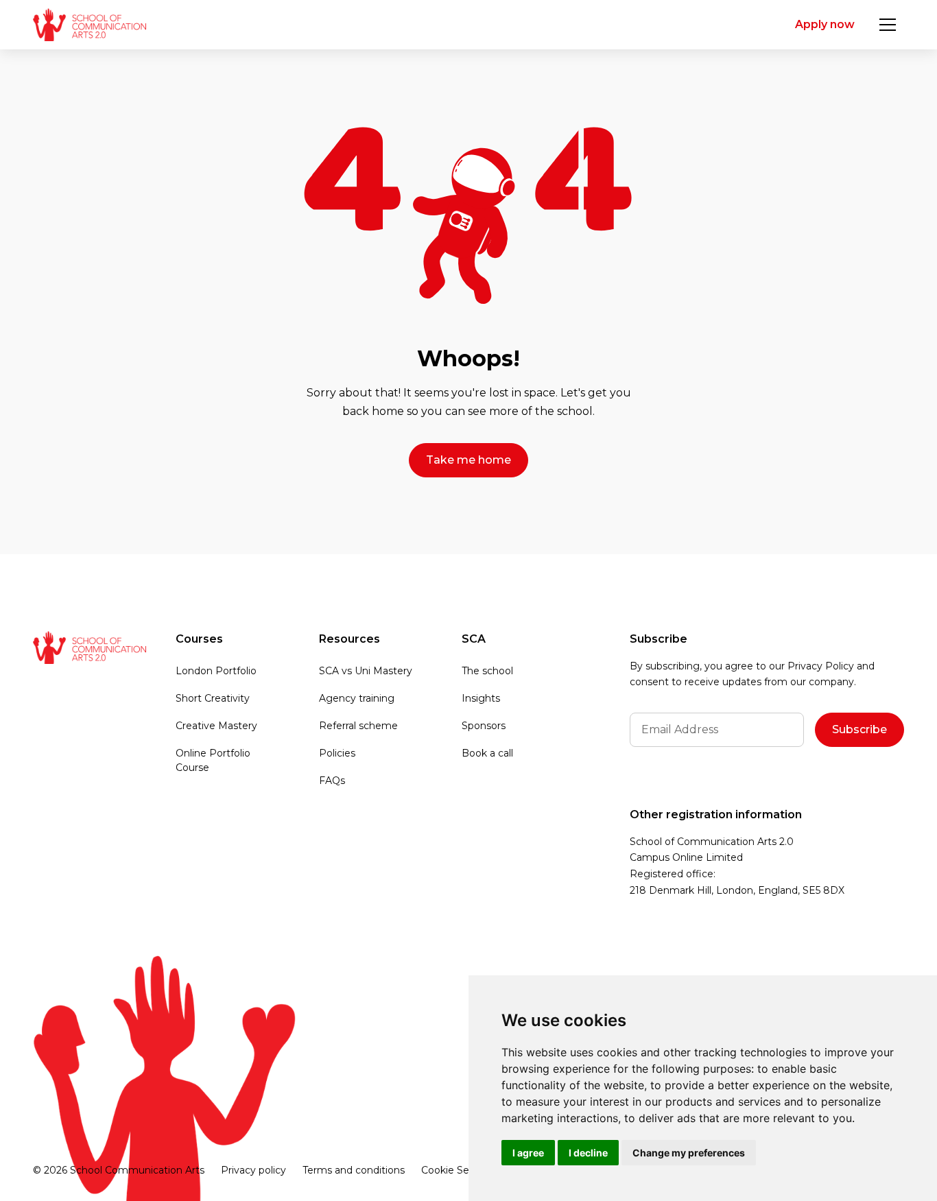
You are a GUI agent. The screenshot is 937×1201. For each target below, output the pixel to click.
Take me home (468, 459)
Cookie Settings (459, 1170)
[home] (89, 24)
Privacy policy (253, 1170)
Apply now (825, 24)
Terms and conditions (354, 1170)
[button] (887, 24)
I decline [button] (588, 1152)
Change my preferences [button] (688, 1152)
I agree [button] (528, 1152)
